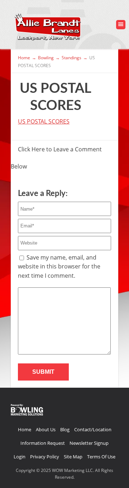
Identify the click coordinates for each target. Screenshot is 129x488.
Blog (65, 429)
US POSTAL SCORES (44, 121)
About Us (46, 429)
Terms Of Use (101, 456)
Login (19, 456)
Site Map (73, 456)
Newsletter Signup (89, 443)
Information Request (42, 443)
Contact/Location (92, 429)
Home (24, 429)
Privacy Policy (44, 456)
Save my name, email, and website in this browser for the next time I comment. (59, 266)
